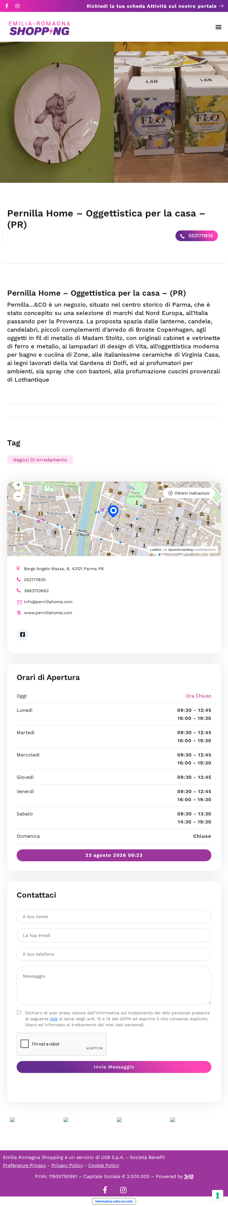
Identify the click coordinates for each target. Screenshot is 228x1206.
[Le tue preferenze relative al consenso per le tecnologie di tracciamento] (217, 1195)
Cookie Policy (103, 1165)
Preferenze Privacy (24, 1165)
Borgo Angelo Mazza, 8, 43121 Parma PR (64, 568)
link (54, 1018)
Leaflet (155, 550)
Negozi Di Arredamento (40, 460)
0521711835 (200, 235)
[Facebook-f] (6, 6)
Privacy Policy (67, 1165)
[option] (57, 112)
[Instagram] (17, 6)
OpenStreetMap (181, 550)
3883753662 (36, 590)
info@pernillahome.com (48, 601)
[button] (219, 27)
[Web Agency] (188, 1176)
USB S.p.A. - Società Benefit (133, 1157)
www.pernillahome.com (48, 612)
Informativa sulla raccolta (114, 1201)
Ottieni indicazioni (192, 493)
